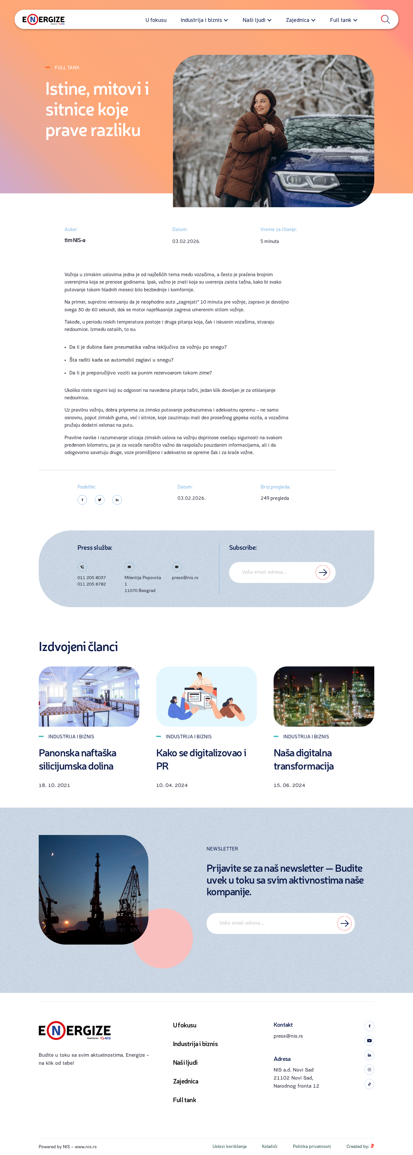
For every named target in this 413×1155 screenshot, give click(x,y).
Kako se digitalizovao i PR (201, 759)
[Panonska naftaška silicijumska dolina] (89, 696)
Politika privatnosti (312, 1146)
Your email (282, 572)
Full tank (340, 19)
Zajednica (297, 19)
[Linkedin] (117, 500)
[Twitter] (100, 500)
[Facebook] (82, 500)
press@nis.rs (185, 578)
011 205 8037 (91, 578)
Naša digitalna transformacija (304, 759)
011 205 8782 (91, 584)
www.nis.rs (86, 1147)
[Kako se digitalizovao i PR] (206, 696)
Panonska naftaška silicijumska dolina (77, 759)
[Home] (44, 19)
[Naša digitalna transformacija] (324, 696)
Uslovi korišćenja (230, 1146)
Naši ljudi (254, 19)
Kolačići (269, 1146)
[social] (369, 1026)
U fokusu (156, 19)
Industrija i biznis (201, 19)
